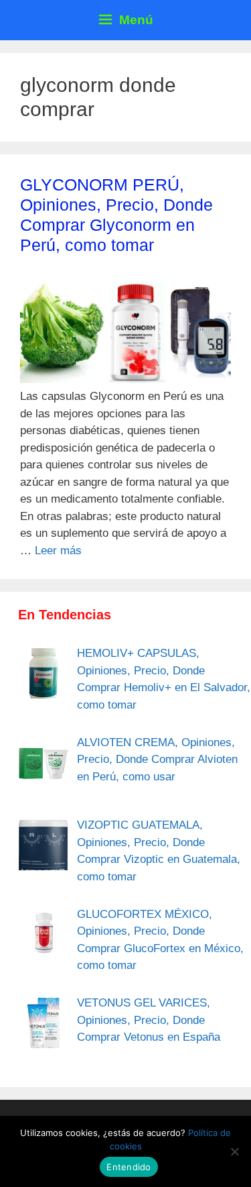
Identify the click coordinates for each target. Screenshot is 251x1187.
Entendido (128, 1167)
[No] (234, 1151)
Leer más (58, 550)
